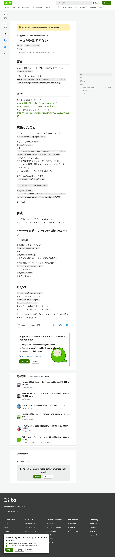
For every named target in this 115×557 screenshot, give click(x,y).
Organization (67, 7)
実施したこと (84, 81)
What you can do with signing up (31, 356)
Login (97, 3)
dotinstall (27, 46)
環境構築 (36, 46)
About (6, 524)
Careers (93, 527)
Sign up (19, 550)
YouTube (50, 538)
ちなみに (83, 93)
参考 (81, 78)
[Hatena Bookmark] (5, 46)
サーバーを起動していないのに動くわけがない (97, 89)
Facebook (50, 535)
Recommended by (34, 377)
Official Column (52, 7)
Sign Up (48, 476)
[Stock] (5, 23)
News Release (95, 535)
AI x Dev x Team (97, 7)
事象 (81, 75)
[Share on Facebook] (5, 40)
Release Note (30, 524)
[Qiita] (8, 3)
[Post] (5, 33)
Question (25, 7)
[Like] (5, 13)
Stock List (16, 7)
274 (5, 18)
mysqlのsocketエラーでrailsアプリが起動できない (39, 106)
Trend (7, 7)
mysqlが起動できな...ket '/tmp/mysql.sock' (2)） (38, 103)
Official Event (37, 7)
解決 (81, 84)
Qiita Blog (93, 531)
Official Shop (73, 531)
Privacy (6, 531)
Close (29, 549)
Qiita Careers (81, 7)
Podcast (50, 542)
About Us (93, 524)
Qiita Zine (71, 527)
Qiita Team (72, 524)
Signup (107, 3)
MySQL (20, 46)
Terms (6, 527)
